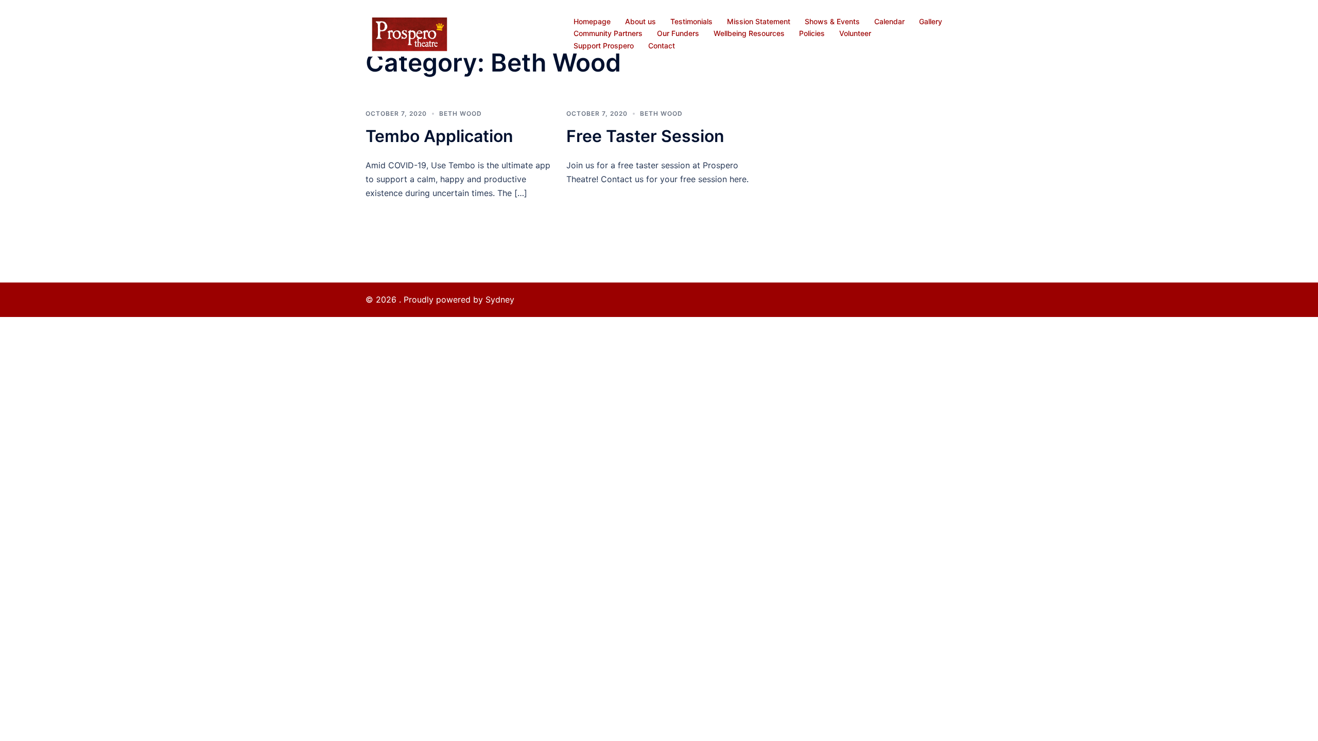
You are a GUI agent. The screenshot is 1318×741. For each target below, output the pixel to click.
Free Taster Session (645, 136)
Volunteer (855, 33)
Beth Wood (460, 113)
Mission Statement (758, 21)
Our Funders (678, 33)
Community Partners (608, 33)
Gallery (930, 21)
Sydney (499, 299)
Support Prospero (604, 45)
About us (640, 21)
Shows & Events (832, 21)
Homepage (592, 21)
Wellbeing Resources (749, 33)
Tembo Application (439, 136)
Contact (661, 45)
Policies (812, 33)
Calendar (889, 21)
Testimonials (691, 21)
